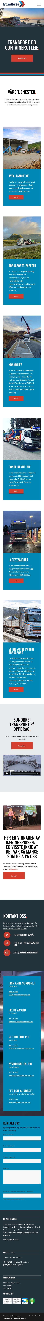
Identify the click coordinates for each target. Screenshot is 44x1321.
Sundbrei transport (15, 1315)
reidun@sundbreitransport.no (21, 1048)
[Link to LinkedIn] (35, 1315)
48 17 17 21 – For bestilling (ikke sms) (26, 943)
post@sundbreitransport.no (25, 952)
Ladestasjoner (18, 559)
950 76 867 (13, 1018)
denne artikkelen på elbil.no (20, 671)
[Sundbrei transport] (18, 4)
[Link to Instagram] (32, 1315)
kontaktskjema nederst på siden (15, 929)
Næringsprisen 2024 (10, 1239)
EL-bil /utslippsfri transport (21, 651)
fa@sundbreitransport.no (19, 995)
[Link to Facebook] (29, 1315)
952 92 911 (13, 1099)
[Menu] (38, 4)
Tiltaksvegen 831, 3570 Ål (19, 575)
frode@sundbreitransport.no (21, 1021)
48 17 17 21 (13, 1045)
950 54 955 (13, 1072)
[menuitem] (38, 4)
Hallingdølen (12, 869)
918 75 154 (13, 991)
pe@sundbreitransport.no (19, 1102)
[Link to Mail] (39, 1315)
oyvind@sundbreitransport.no (21, 1075)
